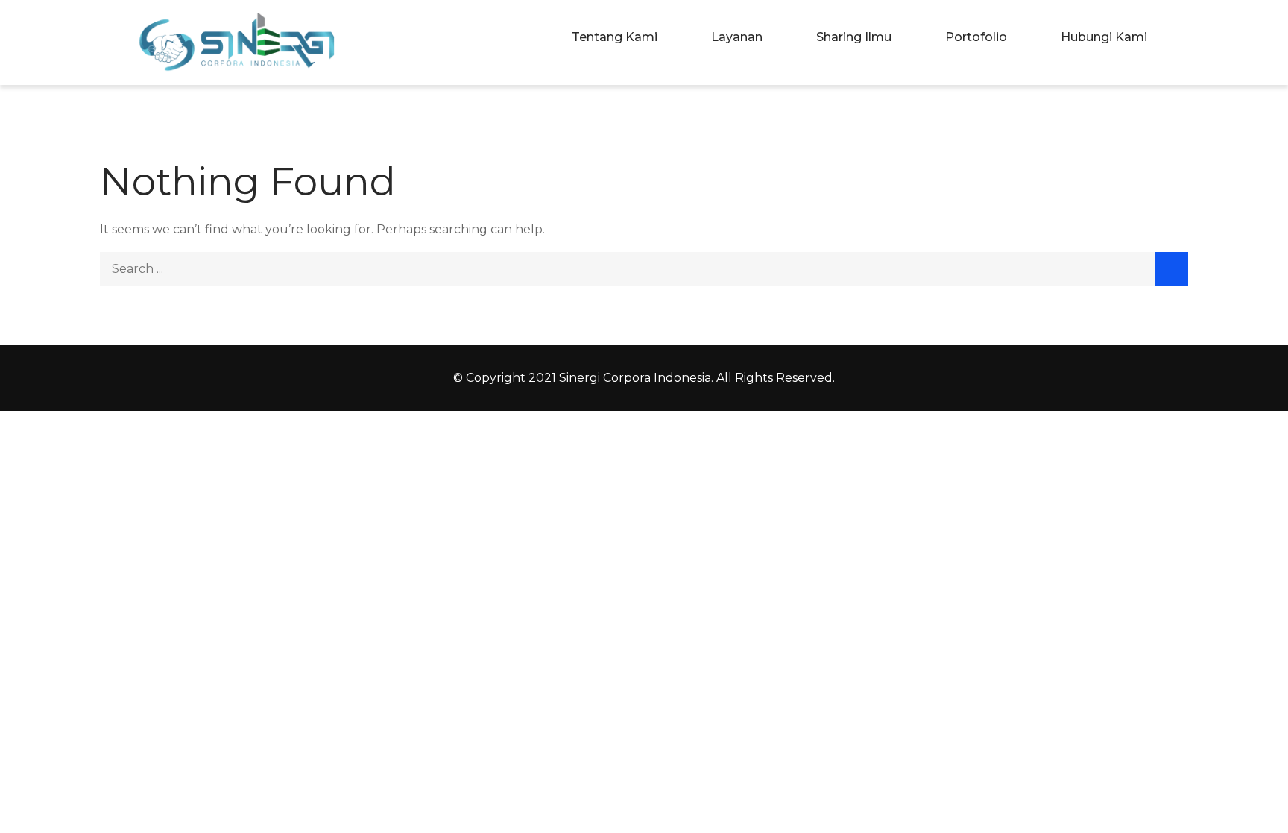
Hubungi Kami (1104, 37)
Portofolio (976, 37)
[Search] (1171, 269)
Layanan (737, 37)
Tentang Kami (614, 37)
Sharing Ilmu (853, 37)
